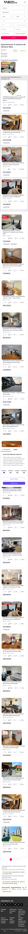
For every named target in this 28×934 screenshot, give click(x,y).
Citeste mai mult (7, 891)
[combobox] (14, 8)
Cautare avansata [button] (20, 33)
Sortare (22, 50)
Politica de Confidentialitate (16, 929)
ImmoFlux (25, 930)
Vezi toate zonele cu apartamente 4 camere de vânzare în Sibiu (14, 872)
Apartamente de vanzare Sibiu (13, 911)
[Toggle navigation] (25, 2)
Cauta (13, 37)
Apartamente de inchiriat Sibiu (21, 914)
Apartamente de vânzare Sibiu (9, 879)
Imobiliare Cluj (22, 921)
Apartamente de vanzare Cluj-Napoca (21, 924)
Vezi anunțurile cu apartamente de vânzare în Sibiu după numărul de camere (14, 882)
